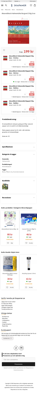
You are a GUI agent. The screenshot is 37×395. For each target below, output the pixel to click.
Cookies (4, 322)
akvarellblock (8, 124)
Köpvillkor (5, 318)
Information (33, 1)
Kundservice (5, 316)
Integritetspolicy (6, 324)
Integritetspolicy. (18, 370)
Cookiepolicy (5, 320)
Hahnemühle (6, 161)
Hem (2, 9)
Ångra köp (5, 326)
